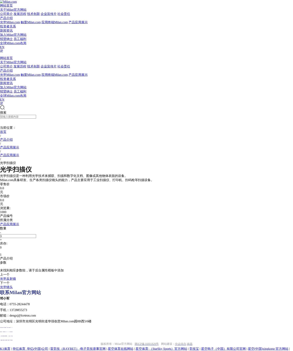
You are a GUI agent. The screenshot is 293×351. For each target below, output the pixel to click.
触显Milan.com (31, 22)
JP (1, 50)
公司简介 (6, 14)
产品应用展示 (78, 22)
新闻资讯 (6, 30)
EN (2, 47)
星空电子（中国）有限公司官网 (223, 348)
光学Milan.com (10, 22)
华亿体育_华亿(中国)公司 (30, 348)
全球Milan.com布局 (13, 43)
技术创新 (33, 14)
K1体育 (5, 348)
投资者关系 (8, 26)
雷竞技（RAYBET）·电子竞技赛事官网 (78, 348)
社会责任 (63, 14)
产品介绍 (6, 18)
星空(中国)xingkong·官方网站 (268, 348)
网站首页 (6, 5)
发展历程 (20, 14)
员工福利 (20, 39)
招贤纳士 (6, 39)
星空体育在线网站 (120, 348)
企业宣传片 (49, 14)
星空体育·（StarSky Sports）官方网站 (161, 348)
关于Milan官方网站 (13, 9)
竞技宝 (194, 348)
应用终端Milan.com (54, 22)
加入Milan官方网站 (13, 34)
